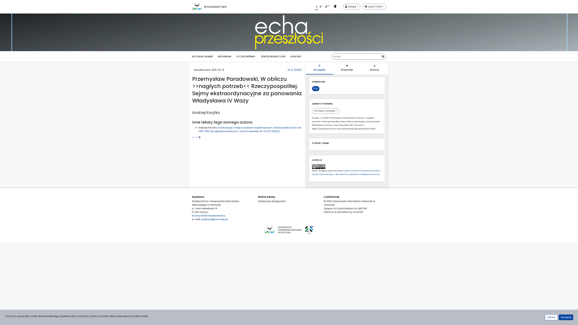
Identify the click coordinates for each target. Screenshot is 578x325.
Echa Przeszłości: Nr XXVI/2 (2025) (259, 131)
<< (193, 137)
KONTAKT (296, 56)
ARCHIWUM (224, 56)
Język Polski (374, 6)
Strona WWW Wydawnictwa (208, 215)
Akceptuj (566, 317)
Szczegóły (319, 69)
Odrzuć (551, 317)
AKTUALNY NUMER (202, 56)
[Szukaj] (383, 57)
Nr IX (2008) (295, 70)
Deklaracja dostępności (272, 201)
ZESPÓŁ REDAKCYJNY (273, 56)
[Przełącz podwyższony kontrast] (334, 6)
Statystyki (347, 69)
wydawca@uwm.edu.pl (214, 219)
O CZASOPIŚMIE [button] (245, 56)
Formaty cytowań (325, 111)
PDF (315, 88)
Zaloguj (352, 6)
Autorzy (374, 69)
